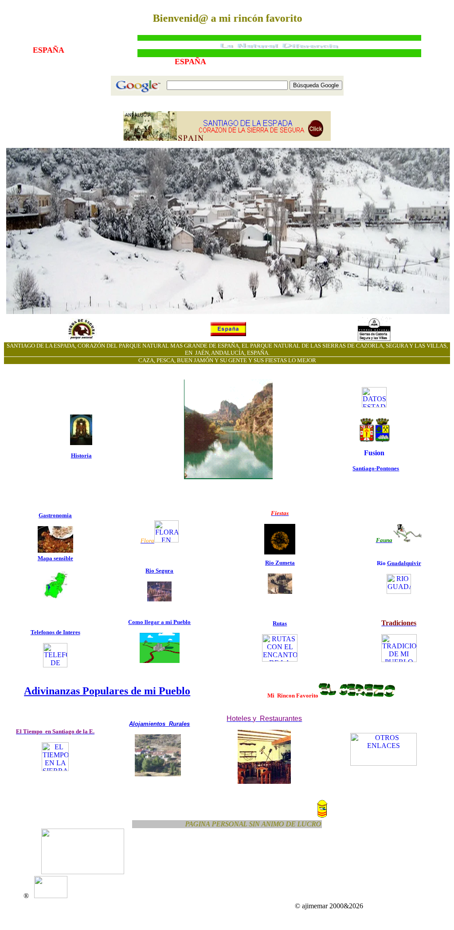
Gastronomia (55, 515)
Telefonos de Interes (55, 632)
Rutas (280, 623)
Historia (81, 455)
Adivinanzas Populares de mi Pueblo (107, 691)
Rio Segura (159, 570)
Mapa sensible (55, 558)
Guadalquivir (404, 563)
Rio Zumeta (280, 562)
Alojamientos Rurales (159, 724)
